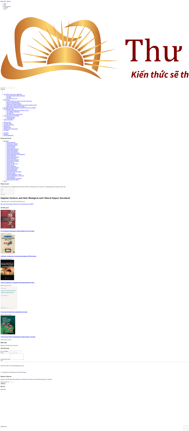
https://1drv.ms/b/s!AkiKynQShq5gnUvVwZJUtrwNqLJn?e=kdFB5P (17, 204)
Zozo (25, 372)
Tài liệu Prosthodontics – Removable (15, 175)
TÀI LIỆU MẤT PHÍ (9, 109)
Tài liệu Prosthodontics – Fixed (13, 174)
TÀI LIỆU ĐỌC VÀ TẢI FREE (11, 115)
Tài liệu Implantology (11, 158)
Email (2, 352)
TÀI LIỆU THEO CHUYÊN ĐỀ (14, 114)
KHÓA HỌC (7, 99)
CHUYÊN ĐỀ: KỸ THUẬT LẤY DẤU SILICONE (19, 101)
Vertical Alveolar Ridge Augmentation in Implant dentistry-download (18, 336)
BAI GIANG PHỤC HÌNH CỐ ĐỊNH (15, 95)
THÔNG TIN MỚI (8, 119)
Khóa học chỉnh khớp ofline (13, 102)
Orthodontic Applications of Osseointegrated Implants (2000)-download (18, 256)
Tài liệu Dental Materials (12, 151)
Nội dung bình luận (5, 359)
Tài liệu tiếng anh (10, 117)
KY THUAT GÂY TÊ (11, 98)
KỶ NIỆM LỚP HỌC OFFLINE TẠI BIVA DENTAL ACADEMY (20, 107)
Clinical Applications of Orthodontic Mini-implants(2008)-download (17, 282)
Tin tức (5, 181)
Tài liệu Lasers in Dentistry (12, 159)
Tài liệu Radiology (10, 177)
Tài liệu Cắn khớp (10, 146)
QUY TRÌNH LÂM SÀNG (13, 111)
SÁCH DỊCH (9, 113)
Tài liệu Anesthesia (10, 142)
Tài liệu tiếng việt (10, 118)
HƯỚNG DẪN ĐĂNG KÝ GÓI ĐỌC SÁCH (17, 110)
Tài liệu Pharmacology (11, 170)
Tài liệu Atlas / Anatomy (12, 143)
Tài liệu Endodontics (11, 155)
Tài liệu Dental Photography (13, 153)
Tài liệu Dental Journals (12, 150)
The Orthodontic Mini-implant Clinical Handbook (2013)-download (17, 231)
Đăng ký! (3, 383)
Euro (5, 5)
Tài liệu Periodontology (11, 169)
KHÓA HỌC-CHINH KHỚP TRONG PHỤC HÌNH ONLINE (21, 105)
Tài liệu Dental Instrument (12, 149)
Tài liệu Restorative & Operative (14, 178)
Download (6, 141)
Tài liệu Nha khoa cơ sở (12, 163)
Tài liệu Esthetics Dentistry (12, 157)
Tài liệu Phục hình (10, 173)
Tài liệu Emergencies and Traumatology (15, 154)
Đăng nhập (3, 1)
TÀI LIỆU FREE (8, 123)
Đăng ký (9, 1)
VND (5, 3)
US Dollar (6, 7)
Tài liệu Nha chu (10, 162)
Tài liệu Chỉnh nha (10, 147)
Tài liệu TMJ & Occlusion (12, 179)
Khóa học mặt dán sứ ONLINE (13, 103)
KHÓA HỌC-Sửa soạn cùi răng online (15, 106)
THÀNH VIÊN (7, 127)
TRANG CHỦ (7, 122)
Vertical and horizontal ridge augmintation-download (14, 312)
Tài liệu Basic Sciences (11, 145)
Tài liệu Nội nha (10, 165)
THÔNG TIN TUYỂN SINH (11, 129)
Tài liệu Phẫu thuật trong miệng (13, 171)
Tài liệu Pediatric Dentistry (12, 167)
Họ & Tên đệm (4, 351)
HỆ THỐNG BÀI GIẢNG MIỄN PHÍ (13, 94)
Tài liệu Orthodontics (11, 166)
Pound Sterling (7, 6)
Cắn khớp (8, 97)
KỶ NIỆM (6, 130)
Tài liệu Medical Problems (12, 161)
